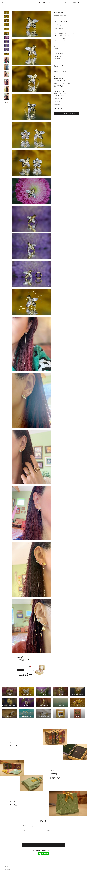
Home (4, 6)
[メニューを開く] (2, 2)
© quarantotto (8, 869)
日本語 (73, 2)
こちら (58, 93)
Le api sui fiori (9, 6)
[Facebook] (57, 101)
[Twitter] (59, 101)
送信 (43, 845)
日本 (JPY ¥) (67, 2)
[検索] (81, 2)
